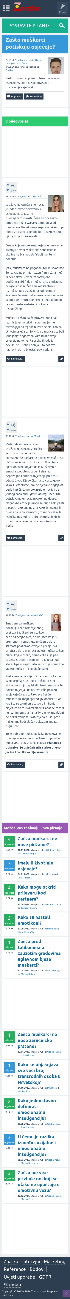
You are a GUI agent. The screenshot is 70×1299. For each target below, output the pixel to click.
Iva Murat (35, 436)
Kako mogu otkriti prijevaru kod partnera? (37, 893)
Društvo (51, 1088)
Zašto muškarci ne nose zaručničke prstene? (37, 1040)
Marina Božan (28, 974)
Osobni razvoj (54, 1124)
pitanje (21, 60)
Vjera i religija (54, 970)
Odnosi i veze (54, 904)
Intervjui (31, 1261)
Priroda (51, 874)
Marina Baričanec (29, 1163)
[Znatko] (27, 6)
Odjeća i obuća (54, 850)
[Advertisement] (35, 152)
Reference (15, 1269)
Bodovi (37, 1269)
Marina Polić (27, 1199)
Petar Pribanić (25, 877)
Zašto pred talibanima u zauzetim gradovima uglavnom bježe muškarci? (39, 953)
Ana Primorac (28, 1127)
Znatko (9, 70)
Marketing (54, 1261)
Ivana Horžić (37, 615)
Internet (51, 928)
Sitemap (12, 1284)
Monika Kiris (24, 1091)
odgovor (22, 196)
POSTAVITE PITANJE (29, 25)
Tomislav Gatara (29, 908)
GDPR (45, 1277)
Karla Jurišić (37, 196)
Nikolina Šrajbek (29, 853)
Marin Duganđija (26, 932)
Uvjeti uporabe (19, 1277)
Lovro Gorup (21, 63)
